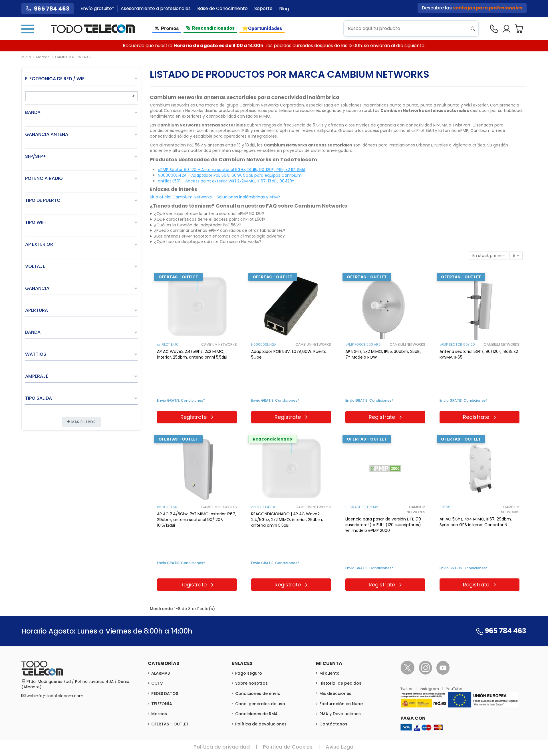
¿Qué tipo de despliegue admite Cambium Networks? (207, 241)
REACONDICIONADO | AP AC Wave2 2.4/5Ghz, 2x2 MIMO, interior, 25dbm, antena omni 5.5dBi (287, 519)
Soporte (264, 8)
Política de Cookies (288, 746)
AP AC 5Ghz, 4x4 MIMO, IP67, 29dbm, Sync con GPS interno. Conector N (476, 522)
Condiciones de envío (258, 693)
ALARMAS (160, 673)
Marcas (159, 714)
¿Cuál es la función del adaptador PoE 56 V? (197, 225)
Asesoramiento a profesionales (156, 8)
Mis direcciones (335, 693)
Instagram (430, 688)
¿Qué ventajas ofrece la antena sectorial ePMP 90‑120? (209, 213)
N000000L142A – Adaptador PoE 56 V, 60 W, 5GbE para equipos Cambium (230, 175)
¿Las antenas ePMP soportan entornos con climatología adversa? (219, 236)
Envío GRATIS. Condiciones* (181, 400)
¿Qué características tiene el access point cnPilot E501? (209, 219)
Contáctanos (333, 724)
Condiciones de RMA (256, 714)
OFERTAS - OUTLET (170, 724)
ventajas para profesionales (487, 8)
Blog (284, 8)
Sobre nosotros (251, 683)
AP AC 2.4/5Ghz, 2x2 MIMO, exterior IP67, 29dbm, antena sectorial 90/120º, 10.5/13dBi (196, 519)
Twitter (407, 688)
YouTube (454, 688)
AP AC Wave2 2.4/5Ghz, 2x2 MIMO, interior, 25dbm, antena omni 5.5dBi (192, 354)
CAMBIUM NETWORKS (219, 344)
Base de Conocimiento (223, 8)
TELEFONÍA (161, 704)
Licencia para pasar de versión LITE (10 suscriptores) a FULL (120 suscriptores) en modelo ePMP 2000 (383, 524)
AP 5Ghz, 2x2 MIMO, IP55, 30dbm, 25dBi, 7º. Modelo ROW (383, 354)
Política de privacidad (222, 746)
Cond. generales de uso (260, 704)
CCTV (157, 683)
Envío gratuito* (97, 8)
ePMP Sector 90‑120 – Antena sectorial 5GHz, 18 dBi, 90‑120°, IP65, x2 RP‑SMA (231, 169)
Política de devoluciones (261, 724)
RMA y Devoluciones (340, 714)
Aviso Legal (340, 746)
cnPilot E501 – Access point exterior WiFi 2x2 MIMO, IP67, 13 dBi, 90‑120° (226, 181)
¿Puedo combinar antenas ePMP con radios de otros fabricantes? (219, 230)
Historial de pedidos (340, 683)
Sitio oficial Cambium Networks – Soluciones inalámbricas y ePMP (215, 197)
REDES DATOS (164, 693)
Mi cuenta (329, 673)
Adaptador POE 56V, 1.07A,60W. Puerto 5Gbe (289, 354)
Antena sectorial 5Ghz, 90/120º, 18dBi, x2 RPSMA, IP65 (479, 354)
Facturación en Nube (341, 704)
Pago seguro (248, 673)
